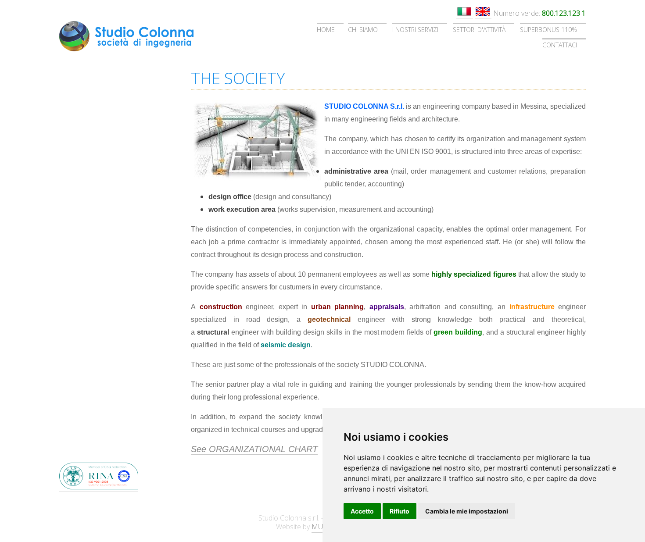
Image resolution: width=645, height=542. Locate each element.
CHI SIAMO (363, 29)
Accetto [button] (362, 511)
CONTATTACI (559, 45)
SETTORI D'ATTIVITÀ (479, 29)
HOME (326, 29)
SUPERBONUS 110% (548, 29)
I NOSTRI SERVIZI (415, 29)
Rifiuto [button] (399, 511)
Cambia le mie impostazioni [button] (466, 511)
